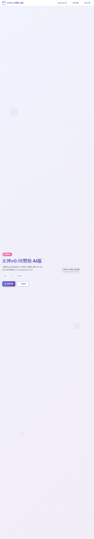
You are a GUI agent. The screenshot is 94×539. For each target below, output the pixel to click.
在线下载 (87, 3)
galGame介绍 (62, 3)
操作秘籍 (76, 3)
